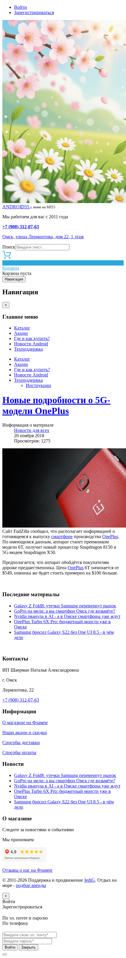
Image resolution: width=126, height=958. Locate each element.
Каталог (22, 327)
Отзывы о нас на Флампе (27, 870)
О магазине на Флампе (25, 722)
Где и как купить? (32, 338)
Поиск (8, 246)
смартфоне (62, 536)
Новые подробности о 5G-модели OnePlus (56, 405)
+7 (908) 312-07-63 (20, 226)
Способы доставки (21, 742)
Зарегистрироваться (34, 12)
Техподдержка (28, 349)
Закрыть (28, 947)
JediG (89, 880)
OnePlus (110, 536)
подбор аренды (31, 885)
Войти (20, 7)
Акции (21, 333)
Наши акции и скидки (24, 732)
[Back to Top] (4, 954)
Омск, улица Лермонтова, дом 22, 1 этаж (43, 236)
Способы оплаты (19, 752)
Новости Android (31, 343)
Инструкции (38, 385)
